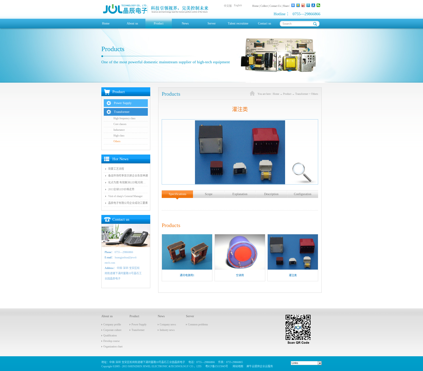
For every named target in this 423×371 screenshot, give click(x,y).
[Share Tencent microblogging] (308, 5)
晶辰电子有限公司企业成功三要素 (128, 203)
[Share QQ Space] (298, 5)
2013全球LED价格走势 (121, 189)
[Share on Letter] (318, 5)
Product (287, 93)
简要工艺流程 (116, 168)
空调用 (240, 275)
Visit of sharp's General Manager (125, 196)
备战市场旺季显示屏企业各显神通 (128, 175)
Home (105, 23)
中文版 (228, 5)
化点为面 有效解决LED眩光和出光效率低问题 (128, 182)
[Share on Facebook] (313, 5)
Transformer (301, 93)
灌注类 (293, 275)
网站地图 (237, 366)
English (238, 5)
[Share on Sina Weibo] (303, 5)
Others (314, 93)
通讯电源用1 (187, 275)
